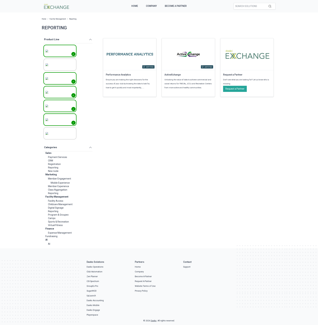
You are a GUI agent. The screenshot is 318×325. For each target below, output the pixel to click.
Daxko (154, 321)
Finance (49, 228)
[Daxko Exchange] (56, 6)
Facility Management (56, 196)
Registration (54, 164)
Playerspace (92, 315)
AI (46, 239)
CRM (50, 160)
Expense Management (60, 232)
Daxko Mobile (93, 305)
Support (186, 267)
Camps (51, 218)
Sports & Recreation (58, 221)
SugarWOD (92, 291)
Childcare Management (60, 204)
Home (134, 6)
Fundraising (51, 236)
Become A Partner (176, 6)
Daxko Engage (93, 310)
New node (53, 171)
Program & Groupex (58, 214)
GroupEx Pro (92, 286)
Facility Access (55, 201)
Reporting (53, 167)
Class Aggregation (57, 189)
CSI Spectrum (93, 281)
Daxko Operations (95, 267)
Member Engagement (59, 178)
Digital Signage (56, 207)
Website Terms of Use (145, 286)
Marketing (51, 174)
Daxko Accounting (95, 300)
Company (151, 6)
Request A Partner (143, 281)
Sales (48, 153)
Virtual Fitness (55, 225)
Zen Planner (92, 276)
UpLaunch (91, 296)
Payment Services (57, 157)
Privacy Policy (141, 291)
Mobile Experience (60, 182)
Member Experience (58, 186)
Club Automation (94, 272)
